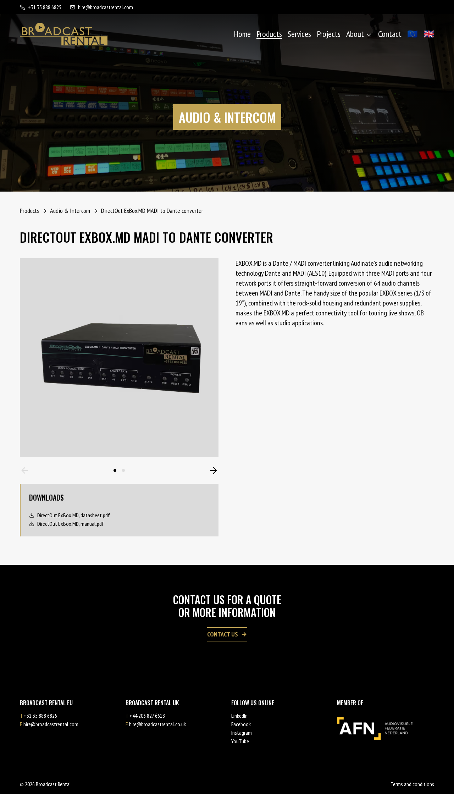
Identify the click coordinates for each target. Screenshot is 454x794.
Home (242, 33)
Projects (328, 33)
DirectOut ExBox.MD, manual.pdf (70, 523)
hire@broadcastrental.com (105, 7)
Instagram (241, 732)
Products (269, 33)
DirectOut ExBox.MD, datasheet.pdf (73, 515)
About (355, 33)
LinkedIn (239, 715)
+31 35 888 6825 (44, 7)
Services (299, 33)
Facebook (241, 724)
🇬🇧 (428, 33)
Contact (390, 33)
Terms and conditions (412, 784)
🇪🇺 (412, 33)
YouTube (240, 741)
